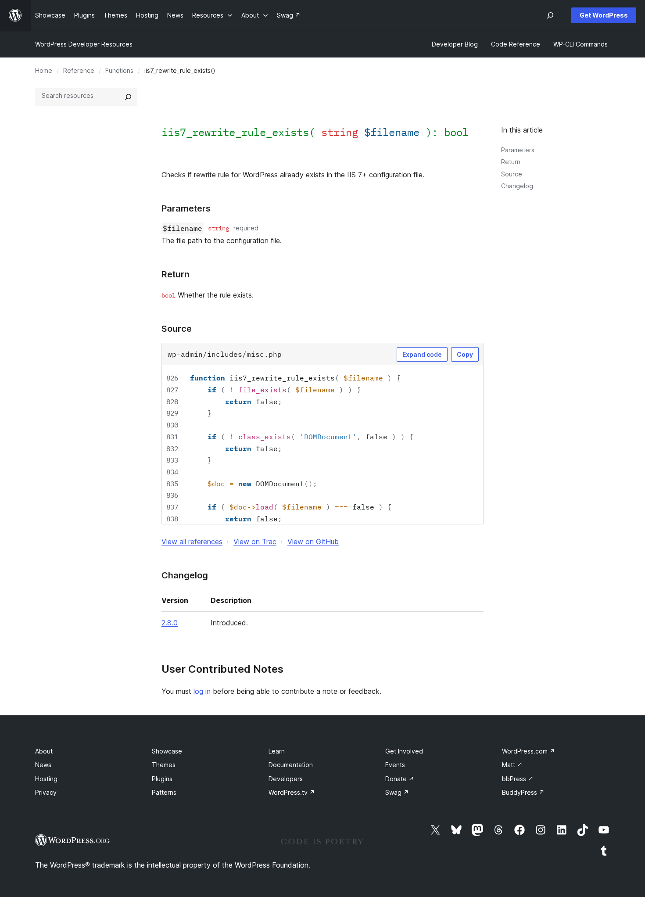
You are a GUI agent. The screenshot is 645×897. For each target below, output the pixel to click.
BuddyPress (523, 792)
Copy (465, 354)
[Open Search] (550, 15)
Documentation (291, 764)
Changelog (517, 186)
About (44, 751)
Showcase (167, 751)
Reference (78, 70)
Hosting (46, 778)
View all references (191, 541)
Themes (164, 764)
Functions (119, 70)
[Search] (128, 97)
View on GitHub (313, 541)
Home (43, 70)
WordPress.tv (292, 792)
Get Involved (404, 751)
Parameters (517, 150)
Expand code (422, 354)
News (43, 764)
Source (511, 174)
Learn (277, 751)
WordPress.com (528, 751)
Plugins (162, 778)
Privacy (46, 792)
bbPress (518, 778)
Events (395, 764)
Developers (286, 778)
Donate (399, 778)
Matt (512, 764)
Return (510, 161)
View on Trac (254, 541)
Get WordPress (604, 15)
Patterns (164, 792)
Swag (397, 792)
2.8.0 (169, 622)
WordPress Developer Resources (84, 44)
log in (202, 691)
